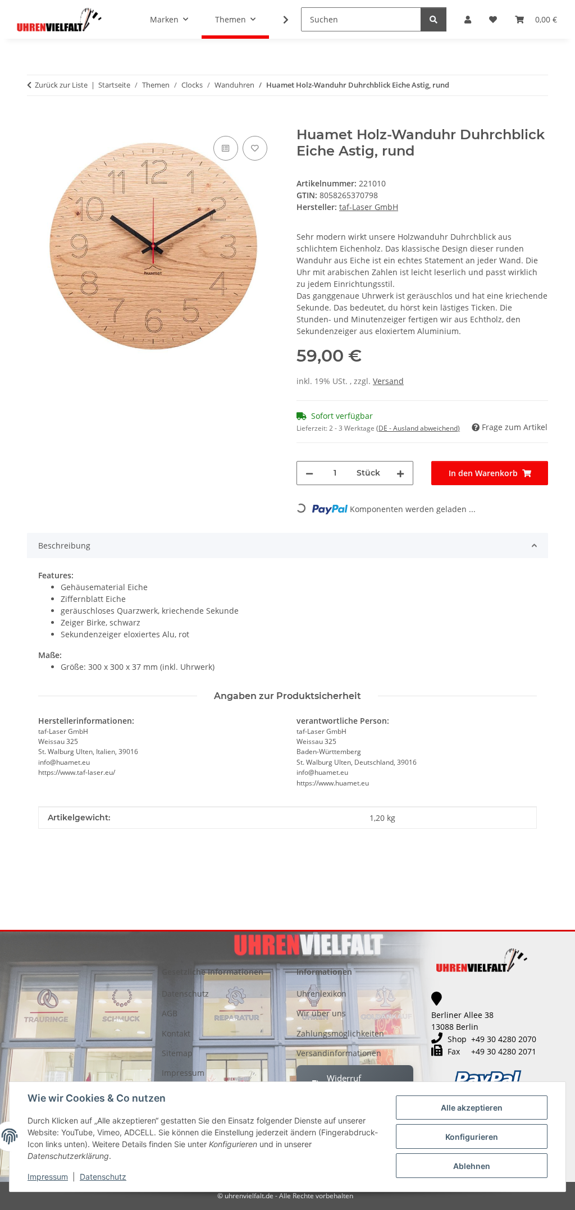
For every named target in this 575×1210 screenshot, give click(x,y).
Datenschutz (103, 1176)
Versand (388, 381)
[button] (467, 19)
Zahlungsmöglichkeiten (340, 1033)
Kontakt (176, 1033)
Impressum (48, 1176)
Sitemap (177, 1053)
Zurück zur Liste (61, 85)
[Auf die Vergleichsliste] (225, 148)
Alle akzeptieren (472, 1107)
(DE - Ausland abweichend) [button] (418, 428)
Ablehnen (471, 1166)
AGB (169, 1013)
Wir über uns (321, 1013)
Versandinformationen (338, 1053)
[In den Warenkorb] (36, 121)
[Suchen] (433, 19)
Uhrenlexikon (321, 993)
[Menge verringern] (309, 473)
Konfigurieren (471, 1136)
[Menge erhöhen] (400, 473)
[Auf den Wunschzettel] (255, 148)
